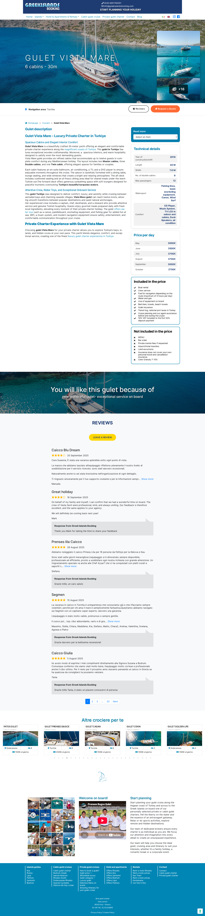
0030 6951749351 (112, 3)
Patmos (30, 878)
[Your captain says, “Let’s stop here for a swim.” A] (57, 803)
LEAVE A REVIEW (102, 437)
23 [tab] (146, 758)
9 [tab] (87, 758)
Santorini (31, 880)
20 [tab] (133, 758)
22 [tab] (142, 758)
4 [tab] (67, 758)
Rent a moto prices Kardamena (141, 879)
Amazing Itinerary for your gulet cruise (89, 889)
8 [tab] (83, 758)
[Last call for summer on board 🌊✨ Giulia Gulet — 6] (33, 850)
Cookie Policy (108, 912)
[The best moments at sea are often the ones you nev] (45, 815)
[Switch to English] (168, 17)
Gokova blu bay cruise (63, 885)
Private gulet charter (113, 16)
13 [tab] (104, 758)
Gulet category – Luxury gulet (87, 879)
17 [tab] (121, 758)
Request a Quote (167, 108)
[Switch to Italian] (163, 17)
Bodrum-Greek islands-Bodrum (60, 874)
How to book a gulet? (89, 870)
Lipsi (29, 875)
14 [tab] (108, 758)
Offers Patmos (112, 883)
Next (115, 701)
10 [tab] (92, 758)
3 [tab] (62, 758)
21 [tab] (138, 758)
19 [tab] (129, 758)
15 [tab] (113, 758)
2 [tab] (58, 758)
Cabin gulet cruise (90, 16)
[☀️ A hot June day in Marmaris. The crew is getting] (33, 838)
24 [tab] (150, 758)
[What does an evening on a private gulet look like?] (33, 803)
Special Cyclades (61, 883)
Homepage (33, 123)
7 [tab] (79, 758)
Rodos (29, 873)
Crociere (46, 123)
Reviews (140, 108)
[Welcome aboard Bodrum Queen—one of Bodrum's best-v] (57, 827)
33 (109, 701)
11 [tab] (96, 758)
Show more (147, 479)
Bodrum (30, 883)
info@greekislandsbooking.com (119, 6)
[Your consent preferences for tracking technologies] (200, 911)
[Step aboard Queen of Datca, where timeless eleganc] (69, 803)
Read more (139, 131)
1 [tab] (54, 758)
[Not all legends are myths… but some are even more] (33, 827)
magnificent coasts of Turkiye (80, 149)
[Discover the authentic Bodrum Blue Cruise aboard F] (45, 827)
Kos (28, 870)
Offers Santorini (113, 875)
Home (29, 16)
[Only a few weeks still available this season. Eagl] (57, 815)
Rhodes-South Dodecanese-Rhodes (62, 879)
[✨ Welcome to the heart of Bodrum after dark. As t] (33, 815)
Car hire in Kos (139, 883)
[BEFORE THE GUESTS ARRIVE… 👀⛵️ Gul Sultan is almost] (45, 803)
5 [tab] (71, 758)
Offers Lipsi (111, 880)
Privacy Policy (96, 912)
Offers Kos (111, 873)
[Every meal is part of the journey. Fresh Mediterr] (69, 815)
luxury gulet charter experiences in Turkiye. (91, 236)
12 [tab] (100, 758)
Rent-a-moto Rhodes (142, 870)
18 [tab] (125, 758)
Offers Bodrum (113, 878)
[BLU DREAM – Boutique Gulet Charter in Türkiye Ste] (45, 838)
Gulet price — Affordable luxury (88, 874)
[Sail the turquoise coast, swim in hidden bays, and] (69, 838)
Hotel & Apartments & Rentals (61, 16)
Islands (38, 16)
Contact (130, 16)
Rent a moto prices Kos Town (141, 874)
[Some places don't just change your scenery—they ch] (69, 827)
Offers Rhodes (112, 870)
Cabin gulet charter (62, 870)
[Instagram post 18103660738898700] (45, 850)
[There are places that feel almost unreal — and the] (57, 850)
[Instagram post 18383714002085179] (69, 850)
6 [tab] (75, 758)
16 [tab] (117, 758)
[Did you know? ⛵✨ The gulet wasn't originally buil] (57, 838)
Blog (139, 16)
